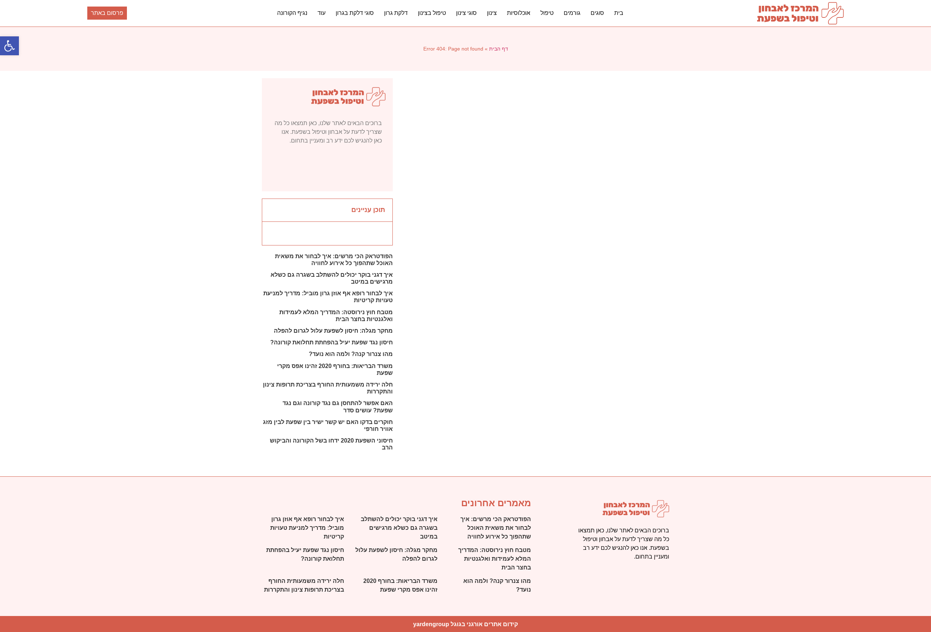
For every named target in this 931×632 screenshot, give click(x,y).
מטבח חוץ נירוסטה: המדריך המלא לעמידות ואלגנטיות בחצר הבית (494, 559)
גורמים (572, 13)
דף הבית (498, 49)
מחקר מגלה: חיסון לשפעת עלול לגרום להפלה (333, 331)
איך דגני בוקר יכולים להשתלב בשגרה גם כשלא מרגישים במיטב (399, 528)
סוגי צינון (466, 13)
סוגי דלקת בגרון (355, 13)
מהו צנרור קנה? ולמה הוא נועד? (351, 354)
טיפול (547, 13)
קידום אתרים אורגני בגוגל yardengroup (465, 624)
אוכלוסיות (518, 13)
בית (618, 13)
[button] (9, 45)
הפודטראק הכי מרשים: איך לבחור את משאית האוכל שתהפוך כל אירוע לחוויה (495, 528)
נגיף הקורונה (292, 13)
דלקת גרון (396, 13)
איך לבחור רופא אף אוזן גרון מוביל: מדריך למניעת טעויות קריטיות (307, 528)
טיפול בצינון (432, 13)
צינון (492, 13)
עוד (321, 13)
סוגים (597, 13)
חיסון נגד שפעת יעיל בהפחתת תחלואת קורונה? (331, 342)
